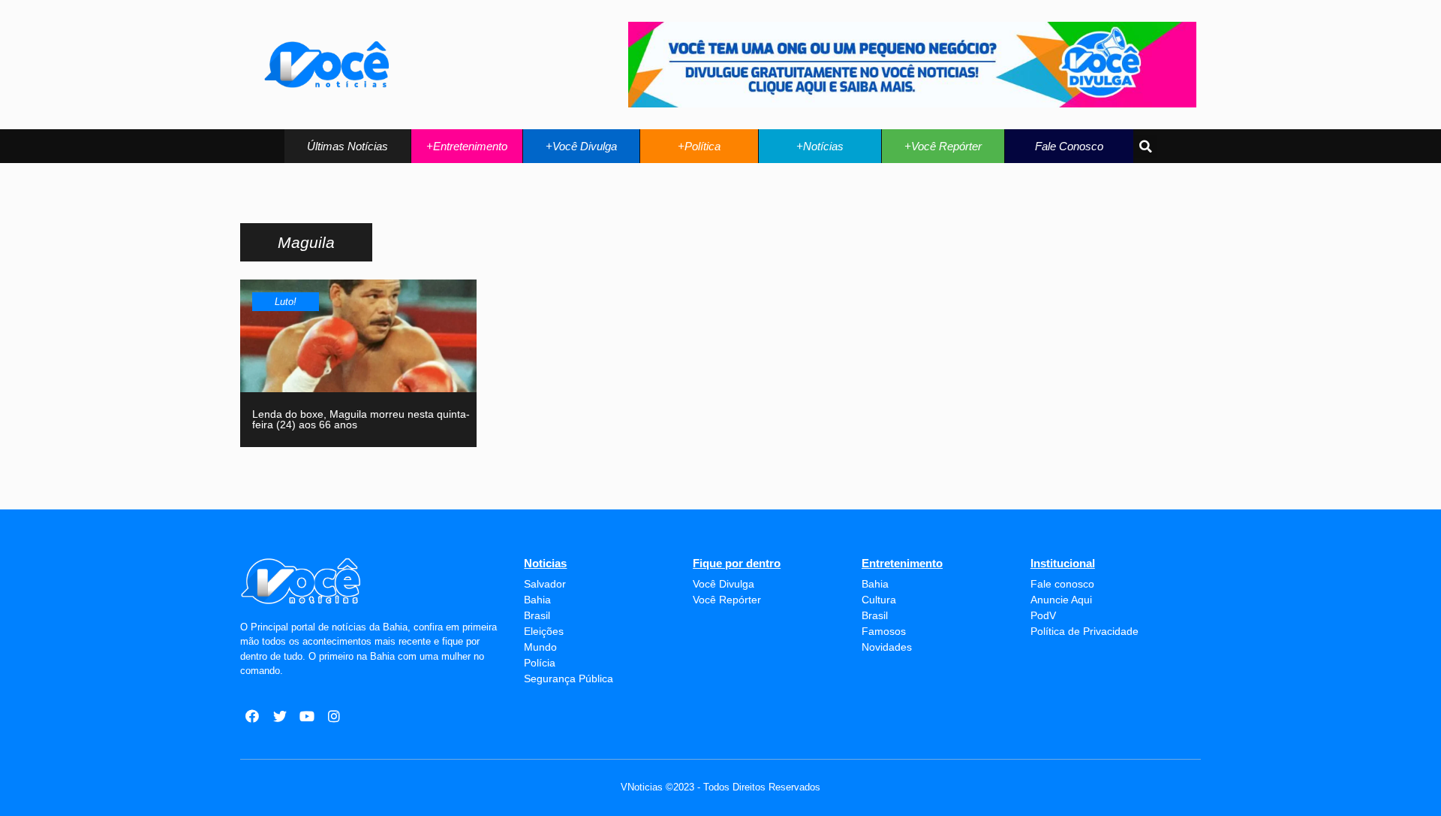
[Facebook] (252, 716)
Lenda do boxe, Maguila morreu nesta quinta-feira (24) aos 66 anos (361, 419)
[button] (347, 146)
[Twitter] (279, 716)
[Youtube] (307, 716)
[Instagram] (334, 716)
